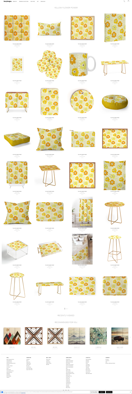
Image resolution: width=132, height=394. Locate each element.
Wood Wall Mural (9, 372)
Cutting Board (68, 382)
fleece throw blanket (82, 266)
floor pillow (115, 118)
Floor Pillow (68, 363)
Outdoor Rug (68, 369)
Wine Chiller (68, 387)
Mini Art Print (9, 369)
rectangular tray (114, 155)
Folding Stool (28, 363)
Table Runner (68, 383)
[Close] (130, 392)
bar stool (115, 266)
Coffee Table (28, 364)
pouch (82, 155)
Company (108, 357)
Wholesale (43, 1)
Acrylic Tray (68, 377)
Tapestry (8, 377)
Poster (8, 368)
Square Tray (68, 374)
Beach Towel (88, 369)
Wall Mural (8, 374)
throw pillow (17, 229)
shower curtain (17, 192)
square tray (82, 192)
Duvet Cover (48, 359)
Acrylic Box (68, 378)
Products (15, 1)
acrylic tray (49, 266)
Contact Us (107, 360)
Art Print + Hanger (10, 365)
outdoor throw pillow (50, 155)
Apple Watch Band (89, 373)
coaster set (49, 81)
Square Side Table (29, 369)
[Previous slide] (1, 337)
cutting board (50, 118)
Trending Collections (23, 1)
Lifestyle (88, 357)
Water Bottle (88, 365)
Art (38, 1)
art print (17, 81)
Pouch (87, 363)
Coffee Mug (68, 381)
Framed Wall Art (9, 360)
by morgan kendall (17, 119)
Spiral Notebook (88, 359)
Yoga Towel (88, 368)
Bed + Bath (48, 357)
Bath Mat (47, 364)
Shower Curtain (48, 363)
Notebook (87, 360)
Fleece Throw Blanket (69, 365)
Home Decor (68, 357)
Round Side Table (29, 368)
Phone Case (88, 372)
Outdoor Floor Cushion (69, 364)
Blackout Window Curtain (70, 373)
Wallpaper (8, 373)
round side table (114, 229)
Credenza (28, 359)
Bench (27, 360)
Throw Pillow (68, 359)
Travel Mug (87, 364)
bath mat (49, 229)
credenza (17, 118)
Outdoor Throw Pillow (69, 360)
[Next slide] (130, 337)
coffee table (115, 81)
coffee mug (82, 81)
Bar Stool (27, 365)
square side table (49, 192)
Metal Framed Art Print (10, 359)
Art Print (8, 364)
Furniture (28, 357)
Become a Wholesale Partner (110, 363)
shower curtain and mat (82, 229)
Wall (8, 357)
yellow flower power (17, 80)
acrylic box (17, 266)
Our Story (33, 1)
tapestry (115, 192)
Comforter (47, 360)
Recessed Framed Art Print (11, 363)
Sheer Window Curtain (69, 372)
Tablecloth (67, 386)
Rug (66, 368)
